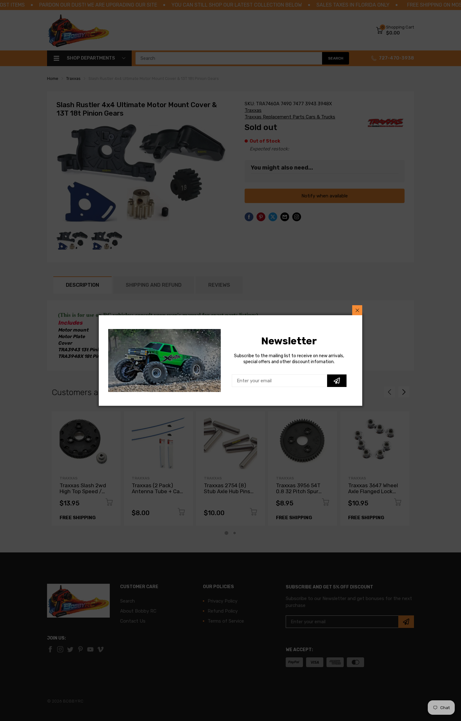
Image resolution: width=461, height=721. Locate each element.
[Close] (357, 310)
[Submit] (337, 380)
